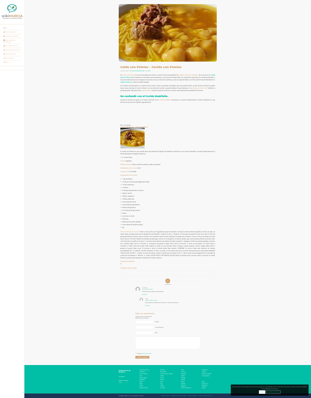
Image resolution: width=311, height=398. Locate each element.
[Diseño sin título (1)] (12, 12)
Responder (144, 294)
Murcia (121, 374)
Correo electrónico (159, 327)
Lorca (120, 378)
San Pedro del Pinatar (208, 378)
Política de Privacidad (146, 353)
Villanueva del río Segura (209, 379)
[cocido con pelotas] (168, 33)
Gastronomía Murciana (137, 71)
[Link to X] (12, 68)
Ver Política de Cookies (273, 392)
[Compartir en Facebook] (136, 272)
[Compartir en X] (167, 272)
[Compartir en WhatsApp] (199, 272)
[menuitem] (12, 28)
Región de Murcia (126, 82)
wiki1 (149, 71)
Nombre (157, 321)
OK (262, 392)
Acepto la (144, 353)
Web (156, 332)
